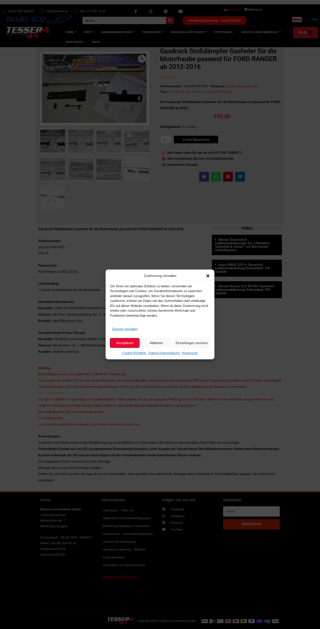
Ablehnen (156, 343)
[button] (208, 276)
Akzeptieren (124, 343)
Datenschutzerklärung (164, 353)
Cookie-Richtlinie (134, 353)
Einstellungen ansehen (192, 343)
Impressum (190, 353)
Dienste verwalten (125, 329)
